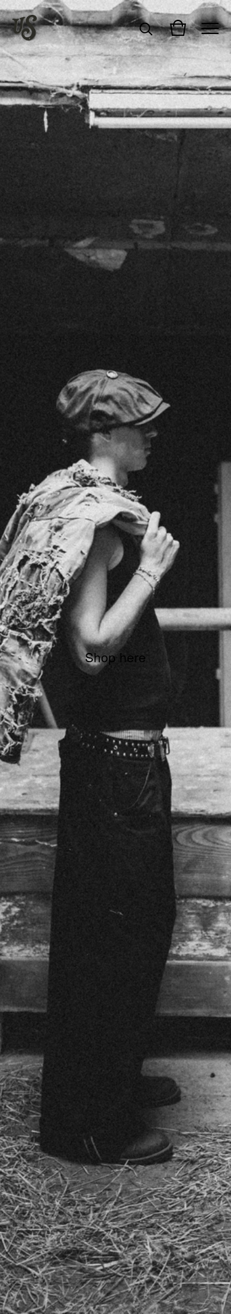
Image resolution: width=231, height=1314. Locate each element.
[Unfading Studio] (24, 28)
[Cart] (178, 27)
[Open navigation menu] (210, 27)
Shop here (115, 656)
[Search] (146, 27)
